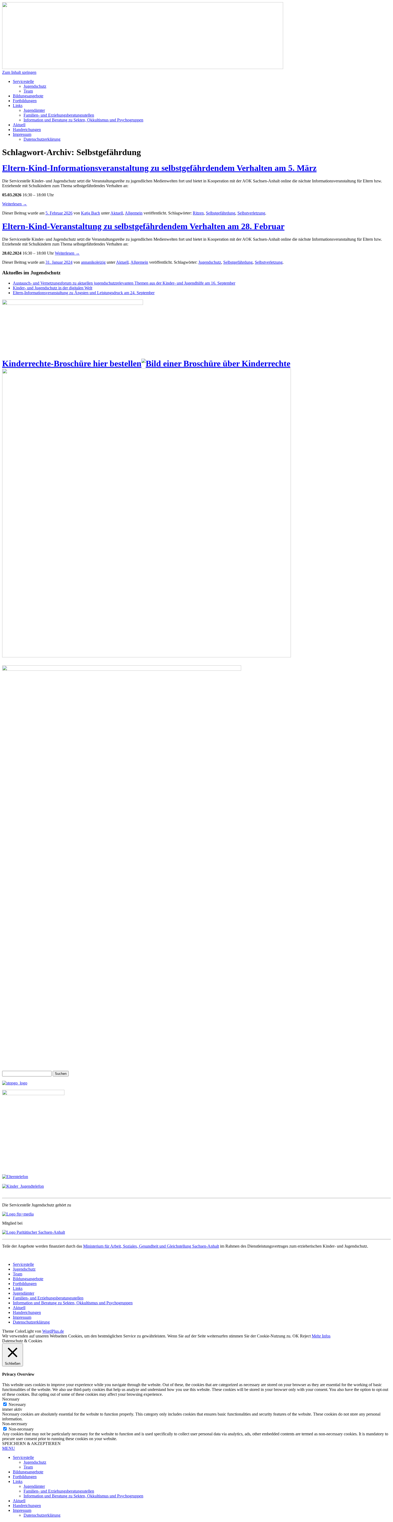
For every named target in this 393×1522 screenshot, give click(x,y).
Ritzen (198, 213)
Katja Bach (90, 213)
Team (28, 91)
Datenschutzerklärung (42, 139)
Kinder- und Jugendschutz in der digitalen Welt (52, 288)
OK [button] (295, 1336)
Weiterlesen (14, 204)
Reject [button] (305, 1336)
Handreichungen (27, 129)
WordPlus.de (53, 1331)
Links (17, 105)
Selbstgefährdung (220, 213)
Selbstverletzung (251, 213)
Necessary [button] (11, 1399)
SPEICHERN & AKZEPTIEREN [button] (31, 1443)
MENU (8, 1448)
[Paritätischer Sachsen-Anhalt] (33, 1232)
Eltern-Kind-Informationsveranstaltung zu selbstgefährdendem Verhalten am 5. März (159, 168)
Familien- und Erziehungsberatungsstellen (59, 115)
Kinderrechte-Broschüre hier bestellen (71, 363)
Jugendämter (34, 110)
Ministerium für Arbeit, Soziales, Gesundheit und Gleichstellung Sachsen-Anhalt (151, 1246)
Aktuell (19, 124)
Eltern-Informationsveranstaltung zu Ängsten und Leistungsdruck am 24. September (84, 292)
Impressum (22, 134)
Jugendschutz (35, 86)
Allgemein (133, 213)
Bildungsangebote (28, 96)
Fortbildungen (25, 100)
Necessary (17, 1404)
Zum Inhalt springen (19, 72)
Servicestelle (23, 81)
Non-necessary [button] (14, 1423)
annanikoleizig (93, 262)
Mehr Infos (321, 1336)
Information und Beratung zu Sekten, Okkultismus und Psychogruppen (83, 120)
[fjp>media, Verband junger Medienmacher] (18, 1214)
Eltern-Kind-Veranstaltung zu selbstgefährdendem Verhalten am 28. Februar (143, 226)
